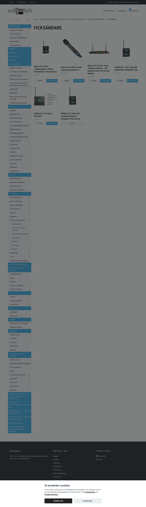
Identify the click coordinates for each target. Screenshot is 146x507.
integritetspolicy (51, 494)
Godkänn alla (58, 501)
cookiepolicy (90, 492)
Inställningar (88, 501)
